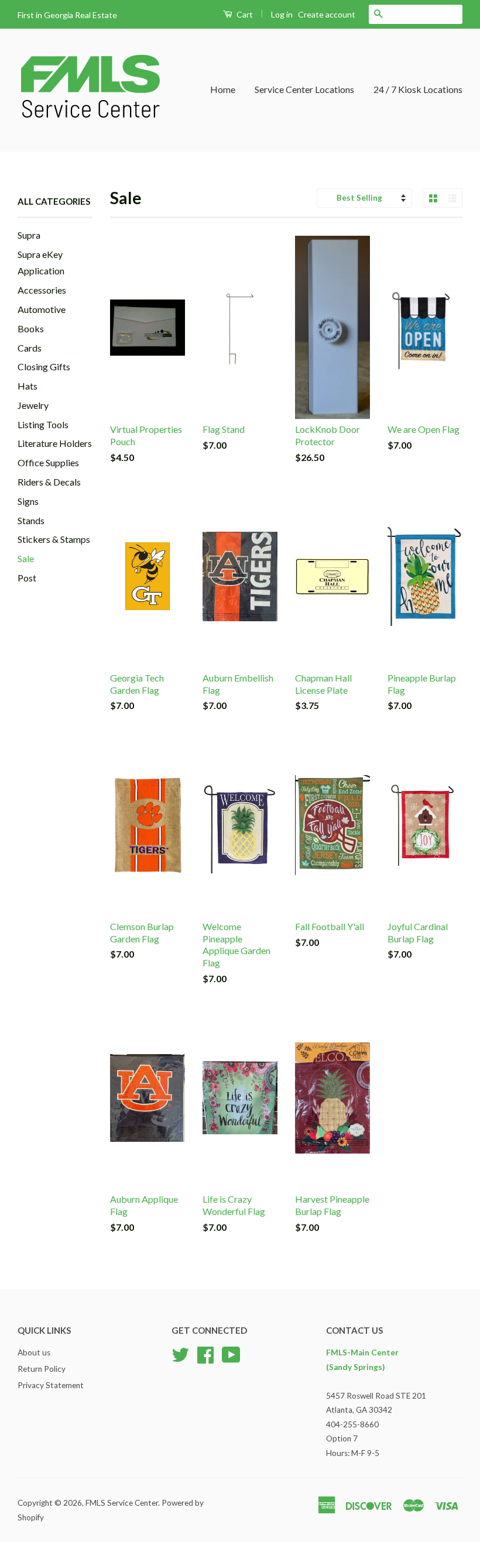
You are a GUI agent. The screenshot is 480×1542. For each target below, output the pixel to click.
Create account (326, 14)
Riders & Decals (49, 481)
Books (31, 328)
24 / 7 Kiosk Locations (417, 89)
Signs (28, 501)
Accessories (42, 289)
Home (222, 89)
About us (34, 1352)
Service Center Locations (304, 89)
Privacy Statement (51, 1385)
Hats (27, 385)
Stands (31, 520)
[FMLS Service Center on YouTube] (231, 1353)
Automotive (42, 309)
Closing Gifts (44, 366)
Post (27, 577)
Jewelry (33, 405)
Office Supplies (48, 462)
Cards (30, 347)
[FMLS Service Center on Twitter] (180, 1353)
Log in (282, 14)
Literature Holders (55, 443)
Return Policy (42, 1369)
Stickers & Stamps (54, 539)
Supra (29, 234)
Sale (26, 558)
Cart (244, 14)
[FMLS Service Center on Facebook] (205, 1353)
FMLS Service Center (121, 1502)
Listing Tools (43, 424)
